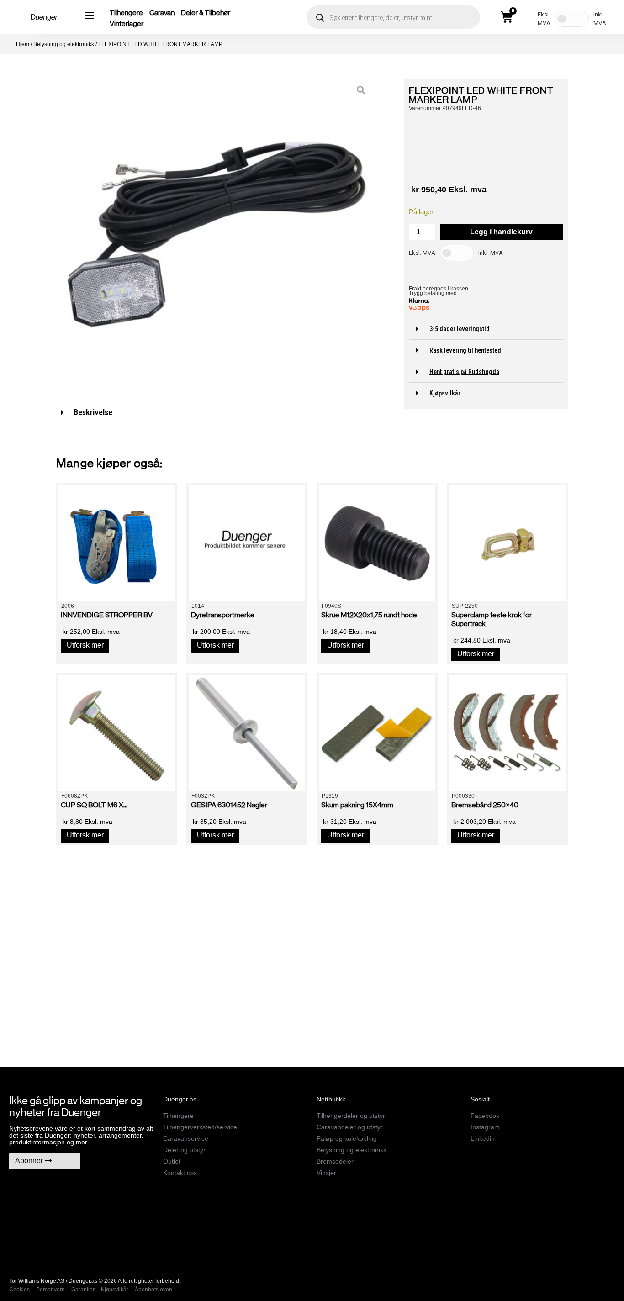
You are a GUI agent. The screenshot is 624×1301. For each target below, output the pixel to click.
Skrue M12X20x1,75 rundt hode (369, 615)
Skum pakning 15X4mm (357, 805)
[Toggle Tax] (572, 19)
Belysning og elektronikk (63, 44)
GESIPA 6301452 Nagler (229, 805)
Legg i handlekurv (501, 232)
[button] (486, 329)
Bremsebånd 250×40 (484, 805)
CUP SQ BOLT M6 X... (94, 805)
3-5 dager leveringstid (459, 328)
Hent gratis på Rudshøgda (464, 371)
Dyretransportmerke (222, 615)
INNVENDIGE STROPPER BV (107, 615)
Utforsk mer (85, 645)
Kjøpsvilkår (444, 393)
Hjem (22, 44)
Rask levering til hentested (465, 350)
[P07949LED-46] (216, 234)
